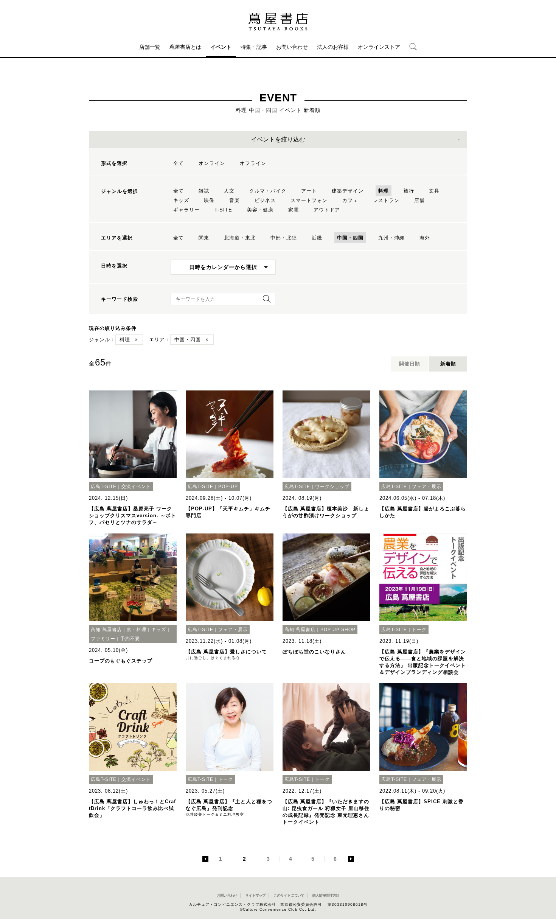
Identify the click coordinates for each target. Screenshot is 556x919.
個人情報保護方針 (325, 895)
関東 (204, 238)
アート (309, 191)
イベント (220, 47)
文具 (434, 191)
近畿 (317, 238)
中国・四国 (350, 238)
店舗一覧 (149, 47)
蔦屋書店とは (185, 47)
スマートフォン (309, 200)
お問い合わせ (292, 47)
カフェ (350, 200)
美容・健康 (260, 210)
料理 (383, 191)
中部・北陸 (283, 238)
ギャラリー (186, 210)
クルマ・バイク (267, 191)
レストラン (386, 200)
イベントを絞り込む (278, 139)
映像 (209, 200)
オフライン (253, 163)
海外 (424, 238)
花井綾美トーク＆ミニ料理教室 (215, 814)
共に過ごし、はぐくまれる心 (213, 658)
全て (178, 163)
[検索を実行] (264, 301)
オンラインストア (379, 47)
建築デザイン (347, 191)
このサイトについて (288, 895)
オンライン (212, 163)
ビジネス (265, 200)
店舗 (419, 200)
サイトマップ (255, 895)
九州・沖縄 (391, 238)
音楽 (234, 200)
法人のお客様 (333, 47)
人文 (229, 191)
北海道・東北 (240, 238)
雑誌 (204, 191)
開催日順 (409, 364)
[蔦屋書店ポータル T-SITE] (278, 21)
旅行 (409, 191)
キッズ (181, 200)
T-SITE (223, 210)
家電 (293, 210)
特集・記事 (254, 47)
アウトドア (327, 210)
